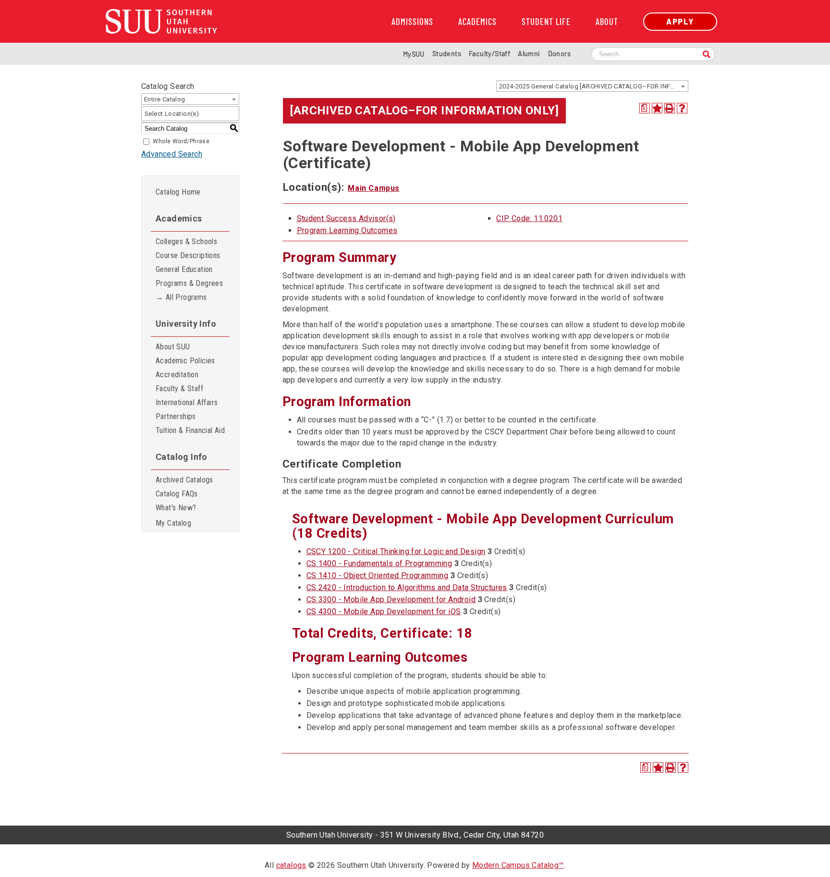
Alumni (529, 53)
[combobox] (592, 86)
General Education (184, 269)
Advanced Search (171, 154)
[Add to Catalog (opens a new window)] (657, 108)
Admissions (412, 21)
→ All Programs (181, 297)
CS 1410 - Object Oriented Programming (377, 575)
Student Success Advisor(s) (346, 218)
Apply (680, 21)
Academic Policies (185, 360)
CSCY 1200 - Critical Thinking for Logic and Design (396, 551)
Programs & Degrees (189, 283)
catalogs (291, 865)
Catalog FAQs (177, 493)
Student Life (546, 21)
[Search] (706, 55)
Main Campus (374, 188)
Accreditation (177, 374)
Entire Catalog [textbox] (164, 99)
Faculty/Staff (489, 53)
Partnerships (176, 416)
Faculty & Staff (179, 388)
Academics (477, 21)
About (607, 21)
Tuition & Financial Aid (190, 430)
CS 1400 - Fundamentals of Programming (379, 563)
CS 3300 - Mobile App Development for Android (391, 599)
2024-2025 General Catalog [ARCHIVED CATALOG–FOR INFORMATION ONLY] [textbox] (593, 86)
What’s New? (176, 507)
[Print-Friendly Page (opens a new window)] (669, 108)
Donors (559, 53)
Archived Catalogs (184, 479)
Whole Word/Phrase (181, 141)
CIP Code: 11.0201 (529, 218)
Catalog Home (178, 192)
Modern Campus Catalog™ (518, 865)
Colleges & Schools (186, 241)
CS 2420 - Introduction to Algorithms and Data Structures (406, 587)
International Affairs (187, 402)
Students (446, 53)
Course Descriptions (188, 255)
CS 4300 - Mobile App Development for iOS (383, 611)
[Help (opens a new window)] (682, 108)
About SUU (173, 346)
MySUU (414, 54)
